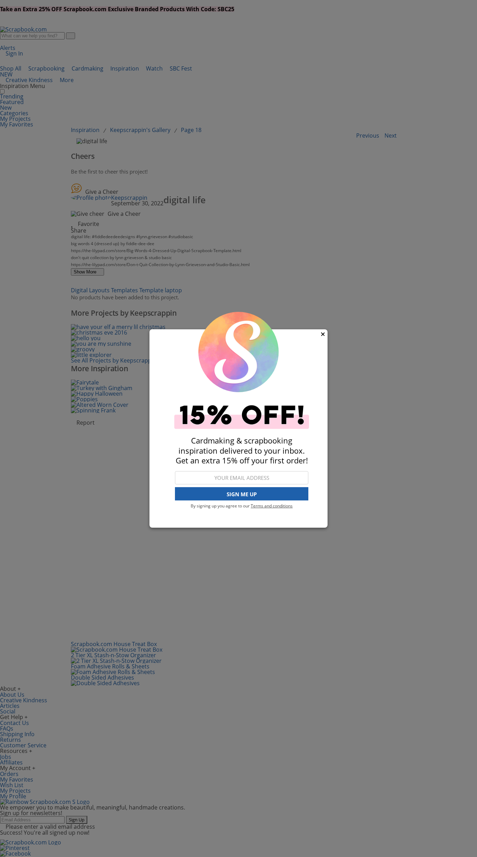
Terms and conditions (272, 506)
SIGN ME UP (242, 494)
